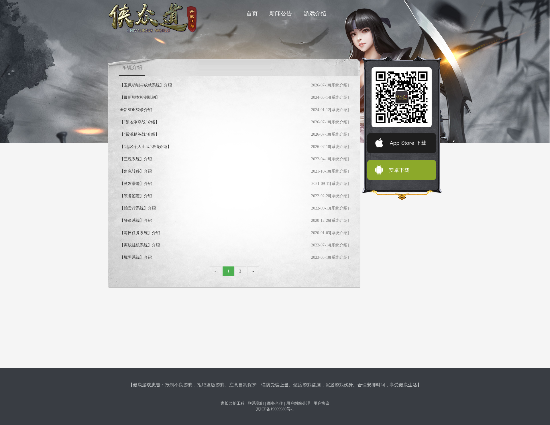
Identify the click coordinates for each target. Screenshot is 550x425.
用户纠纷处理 (298, 403)
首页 (252, 13)
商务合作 (275, 403)
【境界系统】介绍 (136, 257)
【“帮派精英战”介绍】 (139, 134)
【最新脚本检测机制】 (140, 97)
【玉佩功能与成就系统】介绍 (146, 85)
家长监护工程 (233, 403)
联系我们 (256, 403)
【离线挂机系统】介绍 (140, 245)
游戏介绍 (315, 13)
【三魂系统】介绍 (136, 159)
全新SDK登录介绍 (136, 110)
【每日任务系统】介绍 (140, 233)
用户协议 (321, 403)
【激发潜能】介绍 (136, 183)
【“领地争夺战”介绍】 (139, 122)
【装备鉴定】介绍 (136, 196)
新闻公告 (280, 13)
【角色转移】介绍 (136, 171)
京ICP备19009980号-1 (275, 409)
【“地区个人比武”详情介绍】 (145, 147)
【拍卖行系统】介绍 (138, 208)
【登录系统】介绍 (136, 220)
